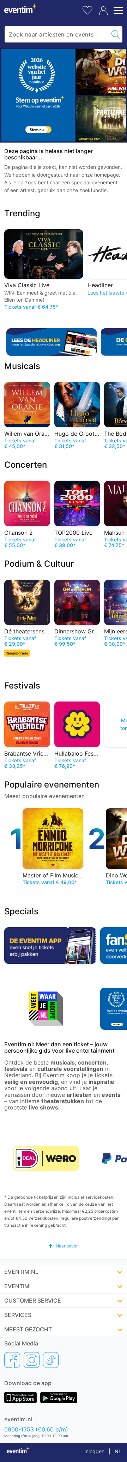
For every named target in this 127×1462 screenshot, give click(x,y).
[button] (63, 1246)
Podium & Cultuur (39, 564)
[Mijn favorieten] (87, 9)
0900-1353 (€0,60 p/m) (36, 1429)
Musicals (22, 366)
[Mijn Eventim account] (103, 10)
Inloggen (94, 1451)
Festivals (22, 685)
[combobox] (57, 34)
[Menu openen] (117, 10)
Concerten (25, 465)
